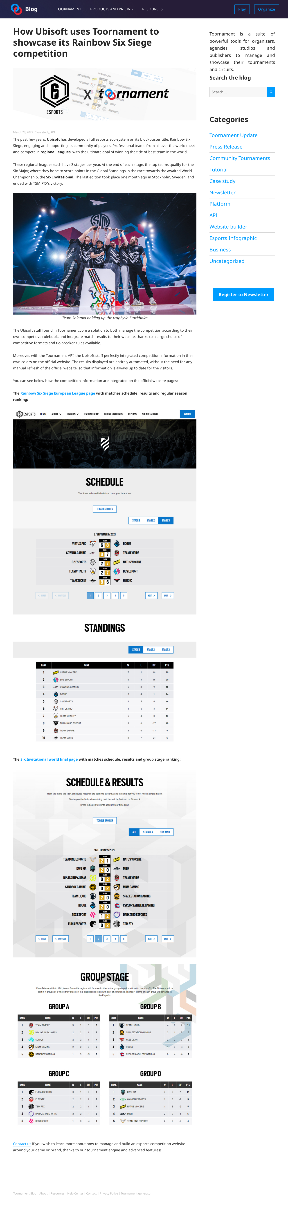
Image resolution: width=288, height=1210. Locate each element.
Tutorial (218, 169)
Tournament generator (136, 1193)
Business (220, 249)
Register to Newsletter (244, 294)
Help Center (75, 1193)
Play (242, 9)
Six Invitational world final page (49, 759)
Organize (266, 9)
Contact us (22, 1143)
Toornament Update (233, 135)
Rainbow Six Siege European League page (57, 393)
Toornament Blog (24, 1193)
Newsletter (222, 192)
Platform (219, 203)
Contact (91, 1193)
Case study (42, 132)
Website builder (228, 226)
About (43, 1193)
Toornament (68, 9)
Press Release (226, 146)
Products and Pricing (111, 9)
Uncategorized (227, 261)
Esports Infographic (233, 238)
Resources (152, 9)
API (52, 132)
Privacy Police (109, 1193)
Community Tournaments (239, 158)
